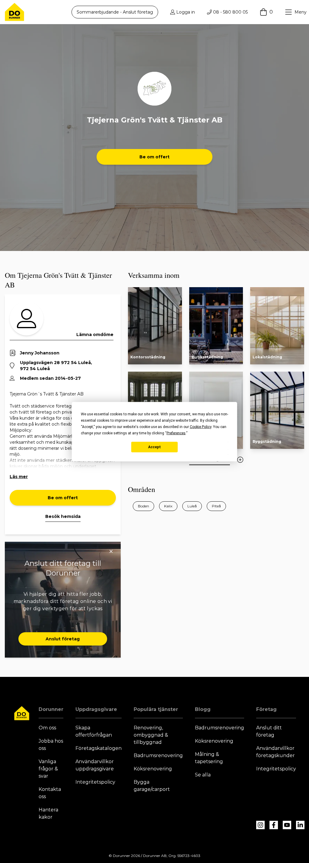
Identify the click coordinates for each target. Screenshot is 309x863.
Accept (154, 447)
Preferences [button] (176, 433)
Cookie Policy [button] (200, 426)
